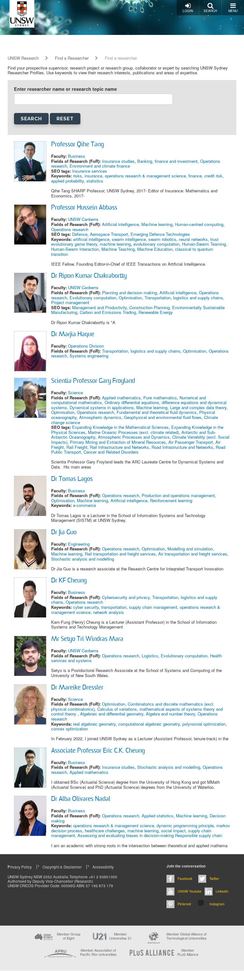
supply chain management (153, 607)
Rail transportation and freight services (120, 554)
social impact (173, 831)
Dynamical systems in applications (102, 407)
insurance (93, 176)
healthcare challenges (105, 831)
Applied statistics (157, 816)
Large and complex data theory (198, 407)
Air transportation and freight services (192, 554)
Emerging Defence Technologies (160, 234)
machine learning (115, 244)
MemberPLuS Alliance (187, 952)
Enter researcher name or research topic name (65, 89)
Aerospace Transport (109, 234)
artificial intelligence (91, 239)
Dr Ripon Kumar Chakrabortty (89, 276)
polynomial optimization (204, 724)
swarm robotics (162, 239)
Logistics (150, 656)
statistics (94, 181)
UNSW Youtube (189, 891)
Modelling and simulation (190, 549)
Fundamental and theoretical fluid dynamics (157, 412)
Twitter (214, 878)
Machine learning (157, 224)
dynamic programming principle (185, 825)
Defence (79, 234)
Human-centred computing (199, 224)
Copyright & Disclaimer (62, 867)
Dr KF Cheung (69, 581)
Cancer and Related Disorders (111, 452)
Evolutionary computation (93, 298)
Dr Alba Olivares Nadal (80, 799)
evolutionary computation (156, 244)
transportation (113, 607)
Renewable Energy (156, 312)
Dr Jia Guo (64, 532)
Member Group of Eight (68, 936)
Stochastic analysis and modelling (82, 559)
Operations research (69, 229)
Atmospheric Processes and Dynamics (134, 437)
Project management (70, 302)
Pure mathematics (160, 398)
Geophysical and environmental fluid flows (162, 417)
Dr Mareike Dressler (77, 688)
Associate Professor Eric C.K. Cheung (98, 751)
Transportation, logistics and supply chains (184, 298)
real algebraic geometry (94, 724)
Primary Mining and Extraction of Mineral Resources (118, 442)
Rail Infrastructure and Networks (119, 447)
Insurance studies (118, 161)
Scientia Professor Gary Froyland (93, 381)
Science (75, 392)
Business (76, 156)
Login (188, 11)
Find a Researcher (72, 58)
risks (77, 176)
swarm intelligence (129, 239)
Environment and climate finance (100, 166)
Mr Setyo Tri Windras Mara (87, 639)
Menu (233, 11)
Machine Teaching (118, 249)
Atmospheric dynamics (100, 417)
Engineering (79, 544)
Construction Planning (149, 307)
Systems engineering (89, 356)
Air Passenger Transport (190, 442)
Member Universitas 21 (120, 936)
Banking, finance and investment (167, 161)
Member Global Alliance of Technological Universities (186, 936)
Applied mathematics (121, 398)
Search (210, 11)
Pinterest (184, 903)
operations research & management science (145, 176)
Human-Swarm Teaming (204, 244)
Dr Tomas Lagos (72, 479)
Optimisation (130, 298)
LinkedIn (222, 891)
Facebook (185, 878)
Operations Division (86, 346)
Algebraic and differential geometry (111, 714)
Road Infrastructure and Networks (182, 447)
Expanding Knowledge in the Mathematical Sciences (120, 427)
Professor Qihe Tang (77, 145)
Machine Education (155, 249)
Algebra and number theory (170, 714)
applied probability (67, 181)
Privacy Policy (20, 867)
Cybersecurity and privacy (126, 597)
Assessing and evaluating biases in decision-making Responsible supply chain (150, 835)
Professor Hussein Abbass (84, 208)
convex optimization (69, 729)
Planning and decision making (129, 292)
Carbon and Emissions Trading (108, 312)
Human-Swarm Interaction (75, 249)
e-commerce (84, 505)
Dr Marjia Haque (72, 334)
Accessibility (103, 867)
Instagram (217, 903)
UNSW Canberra (83, 219)
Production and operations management (178, 495)
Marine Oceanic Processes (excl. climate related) (133, 432)
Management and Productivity (99, 307)
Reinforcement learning (171, 500)
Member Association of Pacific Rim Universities (98, 952)
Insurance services (89, 171)
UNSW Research (23, 58)
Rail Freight (76, 447)
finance (195, 176)
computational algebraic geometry (149, 724)
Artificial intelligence (120, 224)
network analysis (108, 612)
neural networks (193, 239)
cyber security (86, 607)
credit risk (213, 176)
